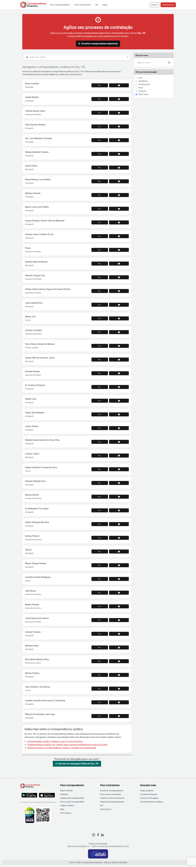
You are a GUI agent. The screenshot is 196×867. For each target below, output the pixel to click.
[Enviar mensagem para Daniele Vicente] (119, 373)
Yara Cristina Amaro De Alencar (40, 344)
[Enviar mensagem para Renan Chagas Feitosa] (119, 565)
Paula (28, 248)
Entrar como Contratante (110, 794)
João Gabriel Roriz (33, 303)
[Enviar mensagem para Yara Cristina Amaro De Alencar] (119, 346)
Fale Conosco (65, 813)
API (96, 5)
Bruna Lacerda (32, 83)
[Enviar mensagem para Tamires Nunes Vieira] (119, 113)
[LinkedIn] (102, 835)
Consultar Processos (148, 794)
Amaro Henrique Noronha (37, 522)
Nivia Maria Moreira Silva (37, 659)
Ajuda (105, 5)
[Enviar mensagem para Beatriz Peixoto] (119, 606)
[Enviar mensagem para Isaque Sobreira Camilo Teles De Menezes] (119, 222)
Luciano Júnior (32, 453)
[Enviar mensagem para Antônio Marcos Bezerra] (119, 264)
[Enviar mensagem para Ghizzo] (119, 552)
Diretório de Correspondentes (112, 802)
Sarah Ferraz (31, 166)
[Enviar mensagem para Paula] (119, 250)
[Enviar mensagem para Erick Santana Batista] (119, 126)
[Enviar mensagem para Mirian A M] (119, 318)
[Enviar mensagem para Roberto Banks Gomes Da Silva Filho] (119, 442)
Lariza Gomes (31, 426)
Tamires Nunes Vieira (35, 111)
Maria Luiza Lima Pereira (37, 207)
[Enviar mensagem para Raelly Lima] (119, 401)
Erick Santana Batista (35, 124)
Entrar (154, 5)
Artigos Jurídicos (67, 805)
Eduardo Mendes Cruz (35, 481)
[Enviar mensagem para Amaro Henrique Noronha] (119, 524)
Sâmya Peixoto (32, 536)
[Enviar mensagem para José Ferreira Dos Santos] (119, 620)
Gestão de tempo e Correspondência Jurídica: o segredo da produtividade (61, 748)
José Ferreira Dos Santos (37, 618)
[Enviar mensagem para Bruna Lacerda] (119, 85)
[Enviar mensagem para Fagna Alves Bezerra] (119, 414)
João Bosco (30, 591)
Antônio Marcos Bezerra (36, 262)
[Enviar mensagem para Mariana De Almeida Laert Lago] (119, 716)
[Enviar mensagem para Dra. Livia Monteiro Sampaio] (119, 140)
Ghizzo (28, 549)
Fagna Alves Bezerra (34, 412)
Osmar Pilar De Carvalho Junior (40, 357)
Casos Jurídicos (146, 791)
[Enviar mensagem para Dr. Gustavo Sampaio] (119, 387)
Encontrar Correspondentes (111, 791)
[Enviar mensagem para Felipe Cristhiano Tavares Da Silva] (119, 469)
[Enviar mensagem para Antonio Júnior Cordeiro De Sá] (119, 236)
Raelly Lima (30, 399)
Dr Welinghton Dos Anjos (37, 508)
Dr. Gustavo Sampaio (35, 385)
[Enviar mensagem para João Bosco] (119, 593)
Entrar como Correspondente (72, 802)
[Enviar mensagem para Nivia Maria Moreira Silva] (119, 661)
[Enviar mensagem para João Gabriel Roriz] (119, 305)
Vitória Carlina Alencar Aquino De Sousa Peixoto (47, 289)
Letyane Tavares (33, 632)
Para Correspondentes (60, 5)
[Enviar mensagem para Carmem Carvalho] (119, 332)
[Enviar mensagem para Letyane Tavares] (119, 634)
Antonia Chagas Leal (35, 275)
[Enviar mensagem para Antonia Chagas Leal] (119, 277)
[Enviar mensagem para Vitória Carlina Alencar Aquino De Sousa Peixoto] (119, 291)
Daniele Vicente (32, 371)
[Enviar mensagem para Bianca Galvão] (119, 497)
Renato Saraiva (32, 673)
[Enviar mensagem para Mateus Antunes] (119, 195)
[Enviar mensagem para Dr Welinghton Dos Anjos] (119, 510)
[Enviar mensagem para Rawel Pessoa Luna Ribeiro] (119, 181)
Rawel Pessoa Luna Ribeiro (38, 179)
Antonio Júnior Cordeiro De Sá (39, 234)
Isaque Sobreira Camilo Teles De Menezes (44, 220)
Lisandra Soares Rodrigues (37, 577)
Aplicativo (64, 794)
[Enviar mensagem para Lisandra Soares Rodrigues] (119, 579)
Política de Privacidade (98, 844)
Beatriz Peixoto (32, 604)
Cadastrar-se (168, 5)
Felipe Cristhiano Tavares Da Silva (41, 467)
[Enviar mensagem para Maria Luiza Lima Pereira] (119, 209)
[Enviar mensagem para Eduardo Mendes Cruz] (119, 483)
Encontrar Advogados (149, 798)
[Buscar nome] (169, 62)
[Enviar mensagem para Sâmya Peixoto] (119, 538)
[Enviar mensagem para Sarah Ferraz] (119, 168)
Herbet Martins (32, 97)
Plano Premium (66, 791)
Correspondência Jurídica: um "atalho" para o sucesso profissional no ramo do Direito (67, 744)
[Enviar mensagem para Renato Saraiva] (119, 675)
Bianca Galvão (32, 495)
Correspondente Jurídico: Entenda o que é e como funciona (55, 741)
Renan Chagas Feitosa (35, 563)
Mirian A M (30, 316)
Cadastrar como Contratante (112, 798)
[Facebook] (98, 835)
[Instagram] (93, 835)
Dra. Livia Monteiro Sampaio (38, 138)
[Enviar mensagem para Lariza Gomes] (119, 428)
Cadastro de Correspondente (72, 798)
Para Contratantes (82, 5)
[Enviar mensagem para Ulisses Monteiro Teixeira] (119, 154)
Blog (62, 809)
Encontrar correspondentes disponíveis (99, 43)
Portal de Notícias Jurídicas (151, 802)
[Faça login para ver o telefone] (99, 85)
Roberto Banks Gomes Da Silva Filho (42, 440)
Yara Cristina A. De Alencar (37, 687)
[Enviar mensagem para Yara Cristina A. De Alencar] (119, 689)
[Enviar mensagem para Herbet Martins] (119, 99)
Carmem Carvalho (33, 330)
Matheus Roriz (32, 645)
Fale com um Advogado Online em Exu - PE (77, 763)
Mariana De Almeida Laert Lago (40, 714)
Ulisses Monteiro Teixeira (37, 152)
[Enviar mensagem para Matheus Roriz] (119, 647)
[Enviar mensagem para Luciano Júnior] (119, 456)
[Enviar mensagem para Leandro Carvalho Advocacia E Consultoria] (119, 702)
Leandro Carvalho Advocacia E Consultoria (45, 700)
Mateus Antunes (32, 193)
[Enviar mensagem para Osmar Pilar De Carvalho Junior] (119, 360)
